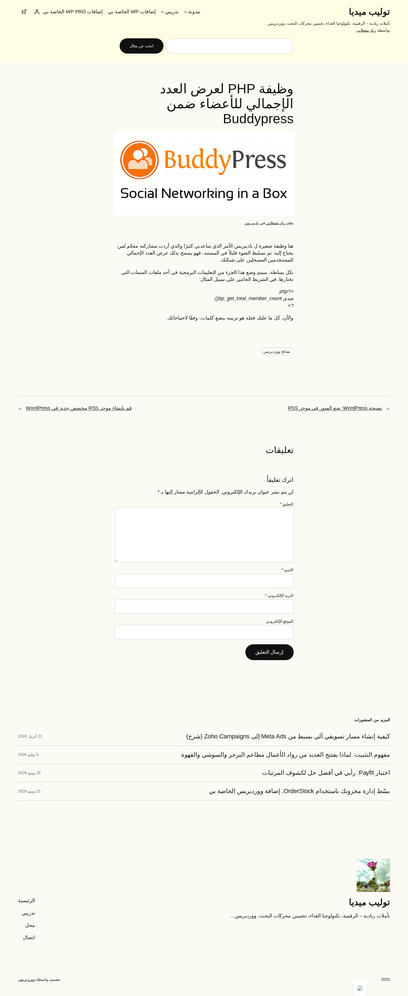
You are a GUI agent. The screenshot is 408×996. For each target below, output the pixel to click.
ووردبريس (26, 979)
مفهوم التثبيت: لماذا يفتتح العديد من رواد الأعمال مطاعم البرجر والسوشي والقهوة (285, 754)
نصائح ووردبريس (277, 351)
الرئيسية (26, 900)
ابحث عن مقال (142, 46)
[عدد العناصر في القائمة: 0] (24, 12)
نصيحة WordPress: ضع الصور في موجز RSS (335, 408)
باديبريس (252, 223)
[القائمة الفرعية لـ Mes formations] (162, 11)
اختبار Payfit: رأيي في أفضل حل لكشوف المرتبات (326, 772)
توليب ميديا (369, 12)
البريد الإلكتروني (279, 595)
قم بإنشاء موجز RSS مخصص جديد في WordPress (79, 408)
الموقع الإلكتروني (280, 621)
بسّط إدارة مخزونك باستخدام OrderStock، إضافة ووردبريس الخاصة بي (299, 791)
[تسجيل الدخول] (37, 12)
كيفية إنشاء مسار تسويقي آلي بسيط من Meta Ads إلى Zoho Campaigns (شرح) (288, 736)
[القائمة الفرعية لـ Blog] (185, 11)
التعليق (287, 504)
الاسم (288, 570)
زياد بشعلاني (366, 30)
